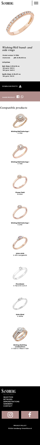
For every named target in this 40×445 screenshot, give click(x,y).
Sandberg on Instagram (10, 415)
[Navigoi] (36, 3)
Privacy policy (20, 425)
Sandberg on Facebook (29, 415)
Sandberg (7, 3)
